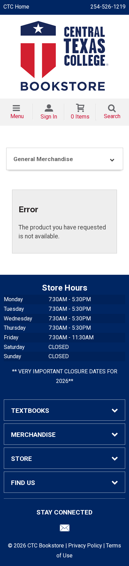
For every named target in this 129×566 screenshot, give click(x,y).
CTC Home (16, 6)
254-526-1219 (108, 6)
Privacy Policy (85, 545)
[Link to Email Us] (64, 529)
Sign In (49, 116)
